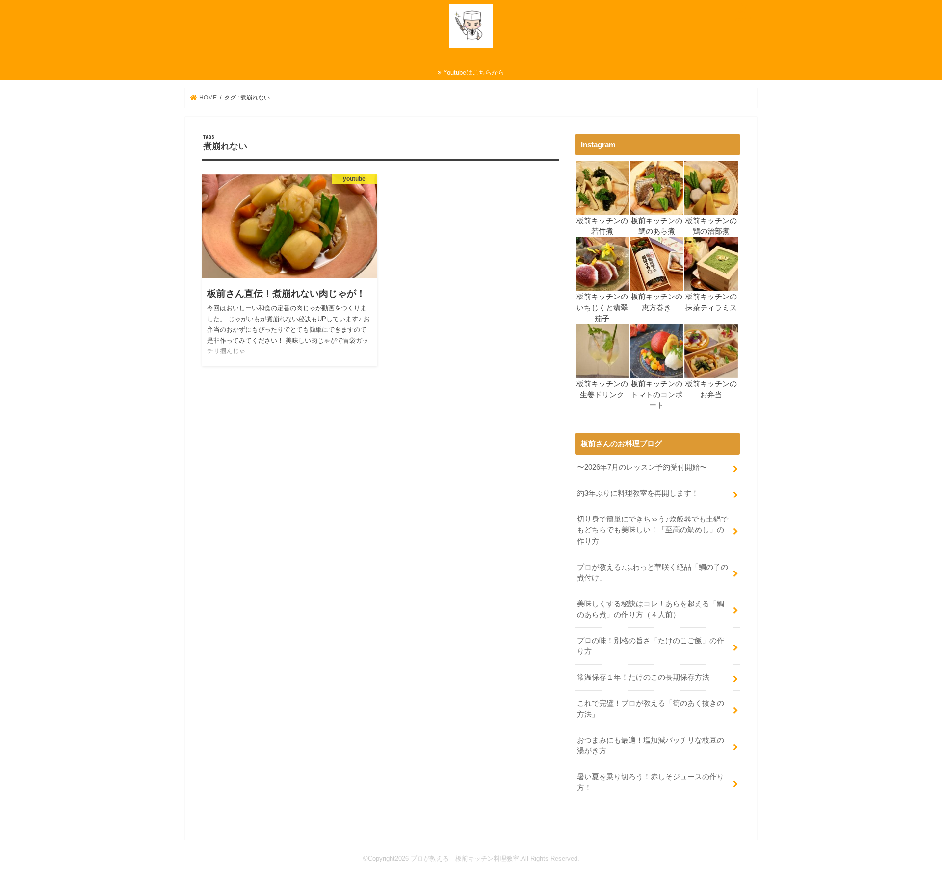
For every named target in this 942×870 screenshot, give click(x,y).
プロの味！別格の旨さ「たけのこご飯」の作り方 (650, 646)
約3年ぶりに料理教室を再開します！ (638, 493)
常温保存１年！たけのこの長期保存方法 (643, 677)
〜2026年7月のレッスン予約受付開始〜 (642, 467)
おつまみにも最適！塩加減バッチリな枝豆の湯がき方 (650, 745)
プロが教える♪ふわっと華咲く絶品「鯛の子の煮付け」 (652, 572)
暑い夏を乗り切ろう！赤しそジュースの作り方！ (650, 782)
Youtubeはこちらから (473, 72)
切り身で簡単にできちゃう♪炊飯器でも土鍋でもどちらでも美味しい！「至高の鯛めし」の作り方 (652, 530)
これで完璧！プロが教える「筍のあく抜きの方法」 (650, 708)
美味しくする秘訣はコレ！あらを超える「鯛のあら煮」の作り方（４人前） (650, 609)
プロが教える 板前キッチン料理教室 (465, 858)
